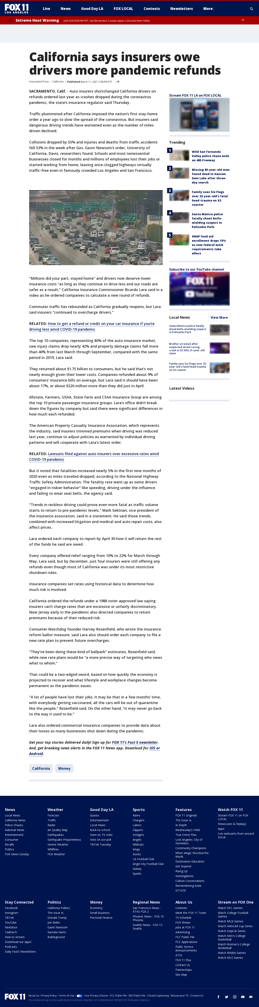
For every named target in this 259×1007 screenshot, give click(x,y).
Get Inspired (183, 866)
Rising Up (181, 871)
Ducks (137, 854)
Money (64, 768)
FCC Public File (184, 937)
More (208, 8)
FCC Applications (186, 942)
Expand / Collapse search (251, 9)
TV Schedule (183, 917)
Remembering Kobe (188, 886)
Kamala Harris (57, 932)
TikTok (9, 917)
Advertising (182, 932)
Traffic (52, 820)
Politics (9, 849)
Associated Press (39, 81)
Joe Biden (54, 922)
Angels (137, 839)
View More (219, 317)
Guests (94, 815)
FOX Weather (56, 854)
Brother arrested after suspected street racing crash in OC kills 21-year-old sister (187, 348)
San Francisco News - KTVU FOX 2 (147, 909)
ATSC (179, 955)
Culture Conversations (189, 881)
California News (15, 820)
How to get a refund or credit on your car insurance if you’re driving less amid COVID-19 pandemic (92, 326)
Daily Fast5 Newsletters (20, 951)
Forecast (53, 815)
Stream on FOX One (236, 902)
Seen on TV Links (101, 835)
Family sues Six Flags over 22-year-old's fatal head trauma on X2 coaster (188, 367)
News (10, 809)
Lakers (137, 825)
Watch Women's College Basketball (234, 946)
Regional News (146, 902)
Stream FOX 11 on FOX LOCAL (233, 817)
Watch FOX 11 (230, 809)
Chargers (138, 820)
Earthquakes (56, 835)
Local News (179, 317)
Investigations (184, 876)
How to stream (15, 937)
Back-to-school (100, 830)
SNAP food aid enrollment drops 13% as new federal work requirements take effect (209, 244)
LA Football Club (143, 859)
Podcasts (11, 947)
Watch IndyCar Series (232, 931)
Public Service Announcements (186, 948)
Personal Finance (101, 917)
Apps (221, 829)
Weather (55, 809)
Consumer (11, 839)
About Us (183, 902)
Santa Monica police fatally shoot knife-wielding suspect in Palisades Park (187, 329)
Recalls (9, 844)
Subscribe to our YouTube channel (196, 269)
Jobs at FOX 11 (185, 927)
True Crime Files (186, 835)
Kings (136, 849)
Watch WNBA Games (232, 953)
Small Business (100, 913)
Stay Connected (19, 902)
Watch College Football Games (233, 914)
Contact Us (182, 965)
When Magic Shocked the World (192, 854)
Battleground (56, 937)
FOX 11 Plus (183, 960)
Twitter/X (11, 932)
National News (14, 830)
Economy (96, 908)
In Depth (181, 825)
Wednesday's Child (187, 830)
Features (183, 809)
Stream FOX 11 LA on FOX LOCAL (195, 95)
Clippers (138, 830)
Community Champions (190, 848)
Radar (51, 825)
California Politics (59, 908)
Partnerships (183, 970)
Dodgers (138, 835)
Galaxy (137, 869)
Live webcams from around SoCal (236, 835)
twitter (226, 997)
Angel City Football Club (148, 864)
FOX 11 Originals (186, 815)
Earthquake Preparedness (64, 839)
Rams (136, 815)
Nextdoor (11, 927)
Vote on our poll (100, 839)
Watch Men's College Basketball (231, 937)
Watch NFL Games (230, 908)
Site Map (181, 974)
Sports (139, 809)
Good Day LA (102, 809)
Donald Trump (57, 917)
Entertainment (14, 835)
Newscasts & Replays (232, 824)
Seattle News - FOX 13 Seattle (147, 926)
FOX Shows (182, 922)
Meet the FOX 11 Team (190, 913)
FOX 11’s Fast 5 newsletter (135, 742)
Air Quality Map (58, 830)
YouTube (11, 922)
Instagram (11, 913)
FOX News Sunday (17, 854)
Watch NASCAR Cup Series (235, 926)
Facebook (11, 908)
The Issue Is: (183, 820)
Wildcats (138, 844)
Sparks (137, 873)
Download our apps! (18, 942)
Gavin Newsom (58, 927)
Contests (181, 908)
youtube (243, 997)
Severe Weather (58, 844)
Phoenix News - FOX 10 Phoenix (148, 918)
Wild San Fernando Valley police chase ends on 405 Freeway (210, 156)
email (251, 997)
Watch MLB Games (230, 921)
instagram (234, 997)
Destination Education (189, 861)
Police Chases (14, 825)
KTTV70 (180, 890)
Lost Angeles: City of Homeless (188, 841)
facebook (218, 997)
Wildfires (53, 849)
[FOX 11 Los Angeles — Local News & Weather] (18, 9)
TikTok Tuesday (100, 844)
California (58, 81)
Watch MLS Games (230, 958)
